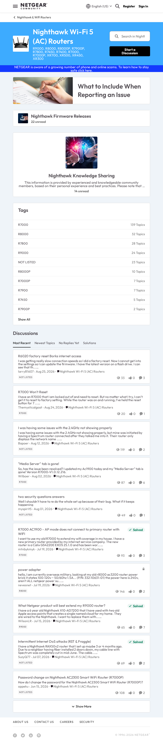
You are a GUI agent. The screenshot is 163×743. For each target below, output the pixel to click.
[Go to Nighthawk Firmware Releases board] (23, 118)
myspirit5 (25, 508)
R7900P (24, 309)
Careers (67, 722)
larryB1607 (26, 371)
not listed (27, 262)
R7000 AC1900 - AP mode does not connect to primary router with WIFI (68, 531)
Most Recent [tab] (22, 343)
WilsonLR (25, 621)
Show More (83, 706)
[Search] (117, 6)
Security (87, 722)
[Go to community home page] (34, 6)
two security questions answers (41, 496)
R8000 (23, 234)
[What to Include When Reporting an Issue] (43, 90)
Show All (24, 319)
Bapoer (23, 443)
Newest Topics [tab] (45, 343)
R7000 (23, 224)
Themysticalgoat (30, 407)
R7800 (23, 243)
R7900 (23, 290)
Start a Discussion (130, 51)
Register (129, 6)
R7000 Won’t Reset (33, 392)
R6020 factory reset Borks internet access (49, 356)
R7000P (24, 280)
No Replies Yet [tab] (69, 343)
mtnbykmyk (26, 549)
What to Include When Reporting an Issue (109, 90)
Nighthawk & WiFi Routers (34, 17)
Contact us (44, 722)
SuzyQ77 (24, 656)
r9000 (23, 252)
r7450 (22, 299)
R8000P (24, 271)
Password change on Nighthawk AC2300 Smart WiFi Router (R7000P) (70, 677)
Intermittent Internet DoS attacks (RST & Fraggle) (54, 641)
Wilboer (24, 476)
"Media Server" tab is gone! (38, 464)
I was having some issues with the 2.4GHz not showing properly (65, 428)
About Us (20, 722)
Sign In (143, 6)
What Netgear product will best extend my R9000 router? (61, 605)
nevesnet (24, 585)
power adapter (29, 569)
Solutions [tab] (89, 343)
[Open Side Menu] (15, 6)
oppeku (23, 686)
